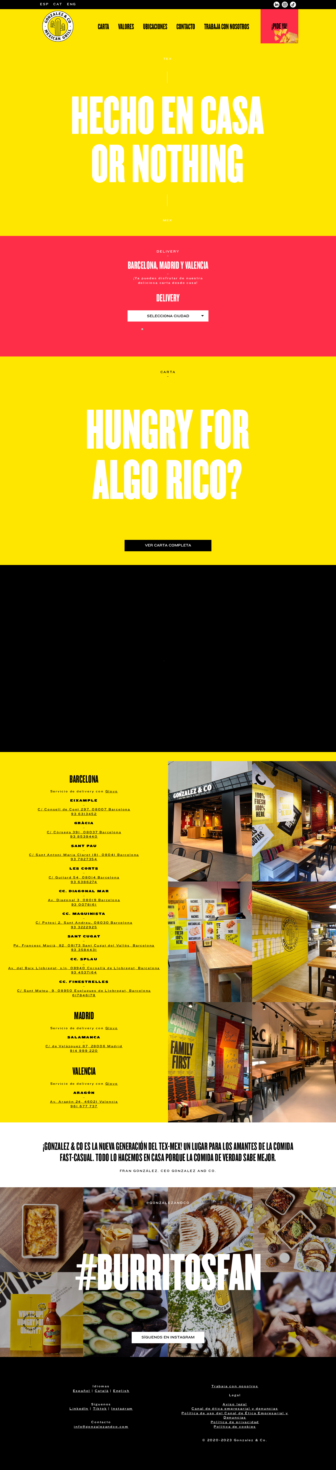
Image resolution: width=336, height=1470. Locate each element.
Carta (103, 26)
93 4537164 (84, 972)
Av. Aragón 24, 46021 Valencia (84, 1102)
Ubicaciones (155, 26)
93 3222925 (84, 927)
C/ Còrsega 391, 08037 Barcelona (84, 832)
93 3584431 (84, 950)
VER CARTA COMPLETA (168, 545)
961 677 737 (84, 1106)
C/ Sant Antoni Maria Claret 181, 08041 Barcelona (84, 855)
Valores (126, 26)
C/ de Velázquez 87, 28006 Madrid (84, 1046)
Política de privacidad (235, 1422)
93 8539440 (84, 837)
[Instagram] (285, 5)
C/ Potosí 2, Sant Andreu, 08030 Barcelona (84, 923)
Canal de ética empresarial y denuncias (235, 1409)
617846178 (84, 995)
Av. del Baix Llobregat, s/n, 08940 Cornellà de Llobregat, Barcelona (84, 968)
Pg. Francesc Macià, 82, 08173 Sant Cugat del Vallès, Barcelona (84, 946)
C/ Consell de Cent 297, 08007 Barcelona (84, 809)
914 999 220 (84, 1051)
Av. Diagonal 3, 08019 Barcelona (84, 900)
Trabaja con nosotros (226, 26)
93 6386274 (84, 882)
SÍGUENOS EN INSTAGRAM (168, 1337)
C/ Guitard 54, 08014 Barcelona (84, 877)
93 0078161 (84, 905)
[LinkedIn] (276, 5)
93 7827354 (84, 859)
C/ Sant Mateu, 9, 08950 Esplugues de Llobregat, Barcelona (84, 991)
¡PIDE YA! (279, 26)
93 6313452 (84, 814)
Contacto (185, 26)
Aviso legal (235, 1404)
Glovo (111, 791)
